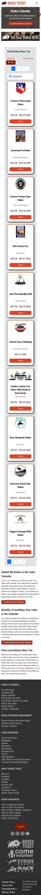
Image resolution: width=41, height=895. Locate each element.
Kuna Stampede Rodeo (20, 437)
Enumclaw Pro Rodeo (20, 150)
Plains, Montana (20, 397)
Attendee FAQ (7, 692)
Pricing (4, 782)
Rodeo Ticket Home (10, 793)
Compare (5, 779)
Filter (12, 62)
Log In (21, 826)
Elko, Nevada (20, 253)
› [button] (24, 68)
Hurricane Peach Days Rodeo (20, 485)
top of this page (18, 668)
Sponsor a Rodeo (9, 726)
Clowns (4, 743)
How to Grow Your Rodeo (12, 807)
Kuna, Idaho (20, 444)
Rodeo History (7, 706)
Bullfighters (6, 740)
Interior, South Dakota (20, 205)
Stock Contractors (9, 737)
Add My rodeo (28, 58)
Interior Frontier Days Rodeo (20, 198)
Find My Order (7, 690)
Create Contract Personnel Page (15, 720)
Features (5, 776)
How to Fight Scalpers (11, 812)
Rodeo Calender (8, 695)
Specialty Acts (7, 751)
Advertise (10, 58)
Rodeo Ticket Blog (9, 818)
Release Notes (8, 892)
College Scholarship (10, 709)
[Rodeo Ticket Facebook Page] (17, 833)
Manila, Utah (20, 540)
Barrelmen (5, 746)
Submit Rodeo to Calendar (21, 24)
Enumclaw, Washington (20, 157)
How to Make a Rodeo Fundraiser (16, 810)
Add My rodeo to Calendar (14, 602)
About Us (5, 774)
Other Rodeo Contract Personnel (15, 759)
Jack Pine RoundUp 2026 (20, 294)
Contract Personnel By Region (14, 762)
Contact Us (6, 787)
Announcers (6, 748)
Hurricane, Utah (20, 492)
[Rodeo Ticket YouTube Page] (27, 833)
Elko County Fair (20, 246)
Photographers (7, 756)
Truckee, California (21, 109)
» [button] (27, 68)
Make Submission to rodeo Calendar (18, 642)
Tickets (20, 121)
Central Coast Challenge (20, 342)
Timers (4, 754)
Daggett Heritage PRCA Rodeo (20, 533)
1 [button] (13, 68)
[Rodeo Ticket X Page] (22, 833)
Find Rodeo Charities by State (14, 700)
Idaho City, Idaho (20, 301)
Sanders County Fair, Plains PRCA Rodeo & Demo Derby (20, 389)
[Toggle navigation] (36, 3)
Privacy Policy (8, 882)
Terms (4, 885)
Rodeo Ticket (6, 581)
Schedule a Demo (9, 790)
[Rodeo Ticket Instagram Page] (12, 833)
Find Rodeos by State (10, 698)
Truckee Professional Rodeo (20, 103)
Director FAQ (7, 784)
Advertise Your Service (11, 723)
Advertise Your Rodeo (11, 815)
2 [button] (17, 68)
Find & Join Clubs (9, 703)
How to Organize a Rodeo (12, 804)
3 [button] (20, 68)
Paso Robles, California (20, 349)
